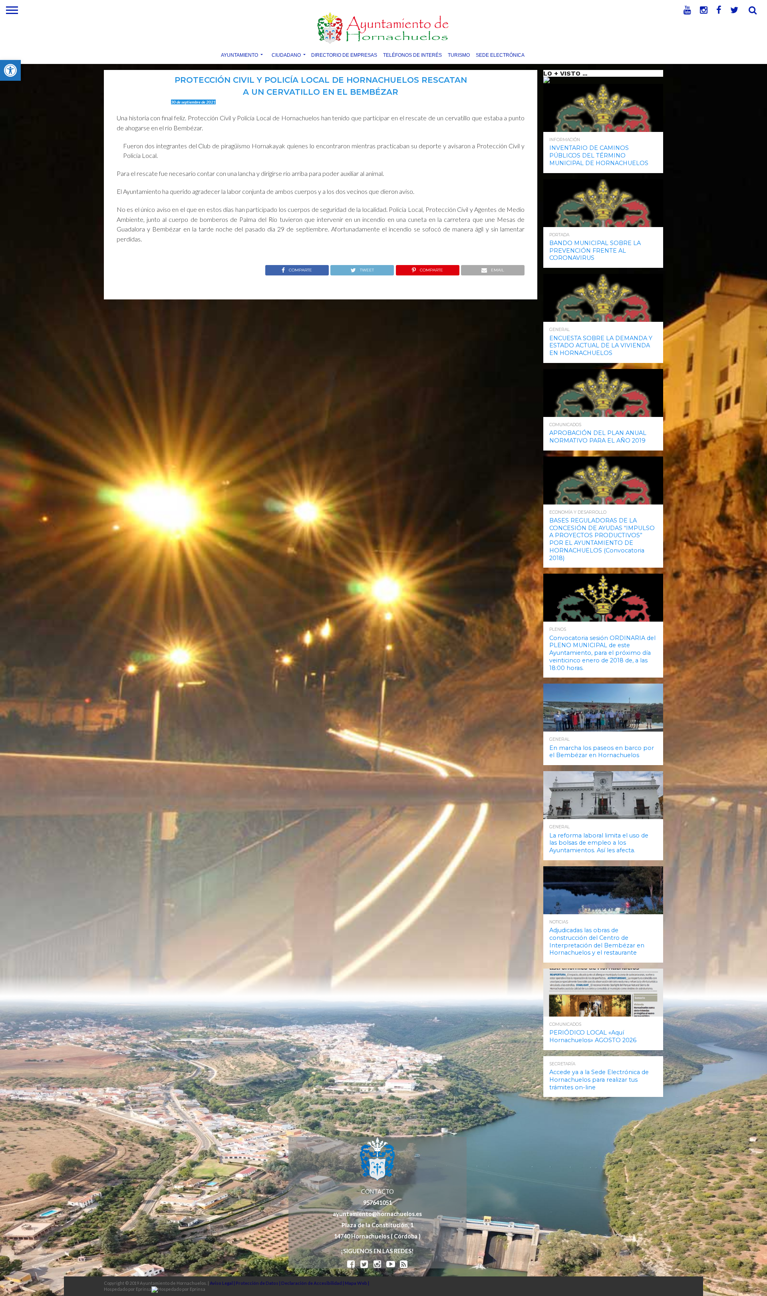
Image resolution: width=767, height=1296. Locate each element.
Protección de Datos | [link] (258, 1283)
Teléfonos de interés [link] (412, 55)
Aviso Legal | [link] (223, 1283)
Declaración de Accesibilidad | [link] (313, 1283)
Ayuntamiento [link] (239, 55)
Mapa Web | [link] (357, 1283)
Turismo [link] (459, 55)
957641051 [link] (377, 1202)
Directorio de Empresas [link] (344, 55)
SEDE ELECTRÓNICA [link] (500, 55)
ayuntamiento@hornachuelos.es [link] (377, 1213)
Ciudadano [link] (286, 55)
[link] (10, 70)
